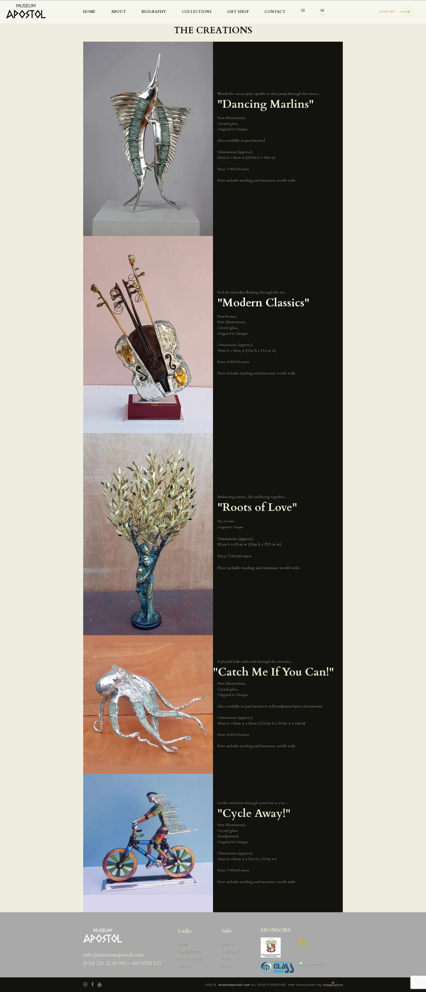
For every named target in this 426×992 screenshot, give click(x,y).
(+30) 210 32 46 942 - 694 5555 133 (122, 963)
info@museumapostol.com (113, 955)
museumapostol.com (234, 984)
